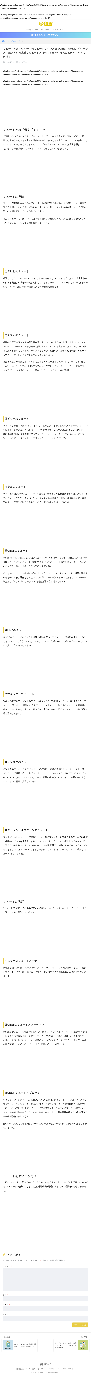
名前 (6, 1295)
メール (6, 1304)
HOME (47, 1364)
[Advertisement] (45, 103)
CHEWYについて (32, 1369)
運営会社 (20, 1369)
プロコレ (52, 1369)
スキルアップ (45, 30)
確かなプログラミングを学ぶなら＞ (45, 35)
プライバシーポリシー (66, 1369)
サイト (5, 1314)
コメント (7, 1266)
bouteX (44, 1369)
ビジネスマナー (32, 30)
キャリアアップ (59, 30)
